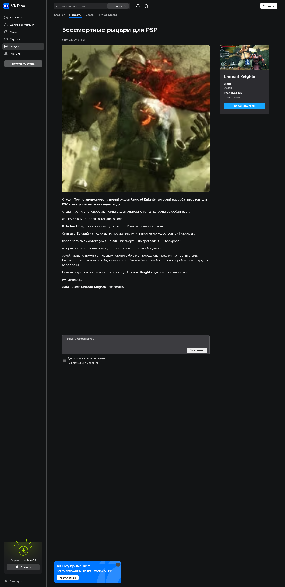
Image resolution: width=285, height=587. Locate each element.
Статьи (90, 15)
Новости (75, 15)
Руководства (108, 15)
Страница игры (244, 106)
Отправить (197, 350)
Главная (59, 15)
